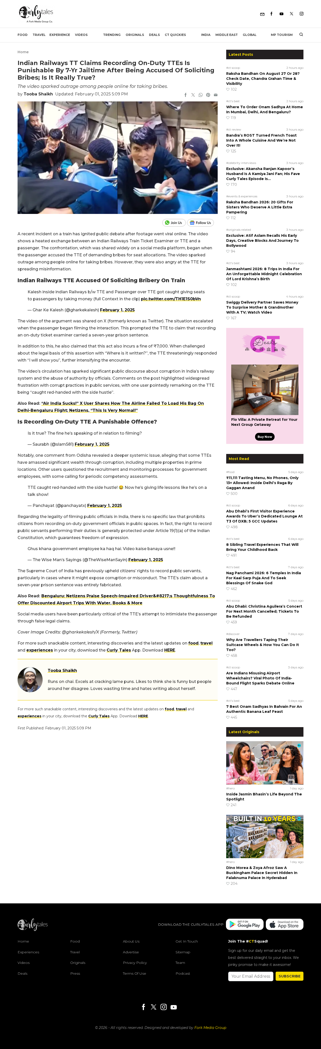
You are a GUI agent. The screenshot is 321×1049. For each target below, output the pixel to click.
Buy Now (265, 437)
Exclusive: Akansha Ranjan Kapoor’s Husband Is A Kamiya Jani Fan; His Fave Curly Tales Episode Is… (263, 173)
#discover (233, 634)
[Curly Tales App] (245, 924)
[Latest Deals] (265, 358)
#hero (230, 788)
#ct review (233, 129)
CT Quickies (175, 35)
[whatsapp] (201, 95)
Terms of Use (134, 973)
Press (75, 973)
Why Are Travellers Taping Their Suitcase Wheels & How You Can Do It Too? (262, 644)
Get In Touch (187, 941)
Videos (81, 35)
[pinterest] (208, 95)
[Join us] (174, 222)
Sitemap (183, 952)
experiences (39, 650)
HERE (169, 650)
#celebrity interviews (241, 163)
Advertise (131, 952)
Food (23, 35)
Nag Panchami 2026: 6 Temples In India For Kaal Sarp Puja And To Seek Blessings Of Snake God (263, 578)
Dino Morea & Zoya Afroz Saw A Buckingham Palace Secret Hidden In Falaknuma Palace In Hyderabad (261, 872)
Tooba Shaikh (38, 94)
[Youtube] (281, 14)
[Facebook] (271, 14)
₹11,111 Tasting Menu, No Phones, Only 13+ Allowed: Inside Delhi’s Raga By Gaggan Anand (262, 483)
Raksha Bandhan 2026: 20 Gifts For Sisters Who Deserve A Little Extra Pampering (259, 207)
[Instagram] (301, 14)
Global (250, 35)
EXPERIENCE (59, 35)
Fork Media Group (210, 1027)
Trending (112, 35)
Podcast (183, 973)
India (205, 35)
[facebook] (186, 95)
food (193, 643)
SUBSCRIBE (289, 976)
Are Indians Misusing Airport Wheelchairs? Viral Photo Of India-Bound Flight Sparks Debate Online (260, 678)
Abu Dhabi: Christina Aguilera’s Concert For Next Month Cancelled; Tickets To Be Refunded (264, 611)
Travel (39, 35)
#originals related (238, 229)
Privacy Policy (135, 962)
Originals (135, 35)
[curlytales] (33, 929)
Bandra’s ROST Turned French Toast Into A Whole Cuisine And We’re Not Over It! (261, 140)
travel (206, 643)
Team (180, 962)
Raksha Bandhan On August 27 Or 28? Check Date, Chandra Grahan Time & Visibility (263, 78)
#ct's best (233, 101)
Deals (154, 35)
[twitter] (193, 95)
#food (230, 472)
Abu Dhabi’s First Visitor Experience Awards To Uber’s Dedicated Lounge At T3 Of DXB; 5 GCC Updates (264, 516)
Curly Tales (119, 650)
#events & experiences (241, 196)
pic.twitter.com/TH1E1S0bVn (171, 299)
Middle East (226, 35)
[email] (216, 95)
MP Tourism (282, 35)
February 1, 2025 (117, 310)
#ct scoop (233, 68)
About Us (131, 941)
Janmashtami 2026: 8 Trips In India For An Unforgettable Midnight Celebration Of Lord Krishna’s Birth (264, 274)
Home (23, 52)
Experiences (28, 952)
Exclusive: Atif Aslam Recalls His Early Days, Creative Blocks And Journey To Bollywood (262, 240)
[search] (299, 35)
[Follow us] (202, 222)
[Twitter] (291, 14)
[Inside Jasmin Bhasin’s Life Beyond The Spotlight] (264, 762)
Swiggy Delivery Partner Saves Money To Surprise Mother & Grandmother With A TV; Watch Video (262, 307)
